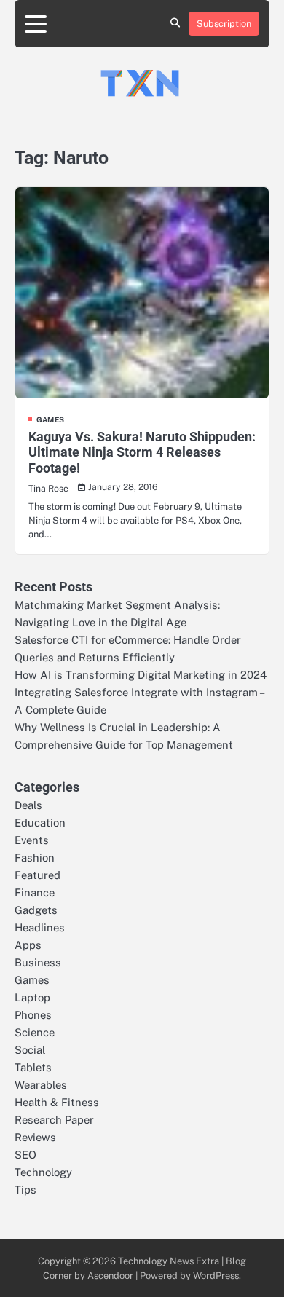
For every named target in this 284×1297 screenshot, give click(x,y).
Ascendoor (110, 1275)
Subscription (224, 23)
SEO (25, 1154)
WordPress (216, 1275)
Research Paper (54, 1119)
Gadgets (36, 910)
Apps (28, 945)
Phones (33, 1015)
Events (32, 840)
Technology (43, 1172)
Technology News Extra (168, 1260)
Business (38, 962)
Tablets (33, 1067)
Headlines (40, 927)
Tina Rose (48, 488)
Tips (25, 1189)
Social (30, 1050)
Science (35, 1032)
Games (50, 419)
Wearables (41, 1085)
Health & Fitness (57, 1102)
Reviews (35, 1137)
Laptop (32, 997)
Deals (28, 805)
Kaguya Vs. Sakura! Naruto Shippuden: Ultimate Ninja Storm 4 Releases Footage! (142, 452)
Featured (37, 875)
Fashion (35, 857)
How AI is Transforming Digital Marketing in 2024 (141, 675)
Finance (35, 892)
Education (40, 822)
